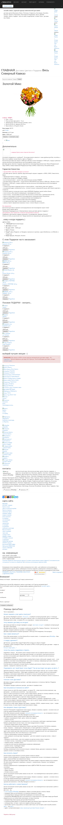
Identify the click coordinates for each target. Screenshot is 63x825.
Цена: (4, 134)
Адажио (4, 316)
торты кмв (5, 533)
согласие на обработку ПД (17, 562)
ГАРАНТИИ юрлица (7, 541)
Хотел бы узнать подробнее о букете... (17, 650)
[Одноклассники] (6, 497)
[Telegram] (17, 497)
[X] (8, 497)
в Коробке (12, 371)
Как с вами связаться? (11, 634)
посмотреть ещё (13, 136)
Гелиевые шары (17, 387)
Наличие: (5, 132)
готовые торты (6, 534)
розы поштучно (6, 516)
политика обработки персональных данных (14, 560)
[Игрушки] (5, 449)
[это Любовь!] (6, 333)
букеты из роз (6, 507)
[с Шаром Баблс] (7, 446)
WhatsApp (52, 636)
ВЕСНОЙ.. (5, 503)
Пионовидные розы (7, 405)
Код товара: (6, 128)
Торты (9, 393)
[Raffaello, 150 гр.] (7, 291)
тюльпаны (5, 521)
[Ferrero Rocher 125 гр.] (8, 270)
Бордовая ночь (6, 325)
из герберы (5, 518)
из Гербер (5, 413)
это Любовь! (5, 335)
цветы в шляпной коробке (9, 508)
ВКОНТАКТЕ (26, 572)
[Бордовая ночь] (7, 324)
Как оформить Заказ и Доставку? (15, 707)
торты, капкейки (6, 531)
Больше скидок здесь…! (10, 647)
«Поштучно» (25, 616)
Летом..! (4, 398)
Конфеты (11, 383)
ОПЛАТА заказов (6, 543)
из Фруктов (5, 422)
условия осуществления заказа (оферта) (38, 560)
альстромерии (6, 520)
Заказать (5, 136)
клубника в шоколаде (8, 528)
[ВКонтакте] (3, 497)
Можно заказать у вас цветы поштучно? (17, 614)
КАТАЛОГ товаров (7, 505)
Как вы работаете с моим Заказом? (16, 784)
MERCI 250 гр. (6, 262)
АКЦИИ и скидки (6, 536)
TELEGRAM (19, 572)
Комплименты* (6, 440)
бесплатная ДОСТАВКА (8, 544)
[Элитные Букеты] (7, 432)
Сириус (4, 307)
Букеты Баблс (15, 380)
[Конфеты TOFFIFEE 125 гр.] (8, 281)
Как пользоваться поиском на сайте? (16, 688)
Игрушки (11, 385)
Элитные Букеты (6, 434)
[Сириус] (5, 305)
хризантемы (5, 523)
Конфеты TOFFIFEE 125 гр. (9, 284)
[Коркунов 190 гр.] (7, 242)
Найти (19, 79)
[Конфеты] (5, 456)
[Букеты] (5, 408)
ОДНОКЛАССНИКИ (8, 573)
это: (3, 130)
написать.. (57, 48)
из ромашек (5, 526)
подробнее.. (7, 359)
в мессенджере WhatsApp (12, 791)
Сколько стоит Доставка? (12, 679)
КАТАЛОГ (24, 2)
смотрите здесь (8, 361)
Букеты (10, 367)
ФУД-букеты (5, 418)
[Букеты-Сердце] (7, 442)
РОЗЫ (6, 130)
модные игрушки (6, 515)
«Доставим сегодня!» (38, 625)
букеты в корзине (7, 510)
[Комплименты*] (7, 439)
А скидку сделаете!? (11, 640)
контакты (4, 549)
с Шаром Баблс (6, 447)
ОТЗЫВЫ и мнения (7, 538)
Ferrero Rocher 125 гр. (8, 273)
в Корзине (12, 373)
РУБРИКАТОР (50, 2)
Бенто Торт (13, 394)
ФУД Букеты (13, 391)
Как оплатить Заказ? (11, 753)
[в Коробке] (5, 425)
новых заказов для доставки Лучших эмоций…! (32, 808)
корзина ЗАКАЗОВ (7, 547)
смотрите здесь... (46, 586)
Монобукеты (5, 437)
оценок (6, 245)
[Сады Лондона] (7, 342)
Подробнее (12, 249)
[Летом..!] (5, 396)
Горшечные (13, 382)
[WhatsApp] (13, 497)
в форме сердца (6, 513)
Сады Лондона (6, 344)
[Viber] (10, 497)
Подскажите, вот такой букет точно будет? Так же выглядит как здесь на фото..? (31, 668)
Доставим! (12, 389)
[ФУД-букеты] (6, 416)
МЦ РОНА (12, 572)
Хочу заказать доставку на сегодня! (16, 622)
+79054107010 (6, 2)
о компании (5, 539)
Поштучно (12, 365)
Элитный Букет (16, 374)
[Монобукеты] (6, 435)
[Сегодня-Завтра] (7, 459)
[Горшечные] (6, 463)
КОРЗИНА (41, 2)
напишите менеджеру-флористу (34, 713)
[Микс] (31, 101)
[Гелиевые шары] (7, 453)
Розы (3, 403)
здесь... (6, 806)
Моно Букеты (14, 369)
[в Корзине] (5, 428)
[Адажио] (5, 314)
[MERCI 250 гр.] (6, 261)
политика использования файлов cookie (36, 562)
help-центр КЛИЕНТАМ (8, 546)
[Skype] (15, 497)
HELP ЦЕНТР (32, 2)
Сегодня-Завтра (6, 461)
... (2, 406)
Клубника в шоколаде (8, 420)
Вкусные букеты (6, 529)
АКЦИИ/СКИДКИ (8, 6)
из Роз (4, 412)
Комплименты (15, 376)
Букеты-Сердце (16, 378)
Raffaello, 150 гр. (6, 293)
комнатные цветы (7, 511)
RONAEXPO (5, 572)
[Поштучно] (5, 400)
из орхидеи (5, 525)
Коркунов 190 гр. (6, 244)
